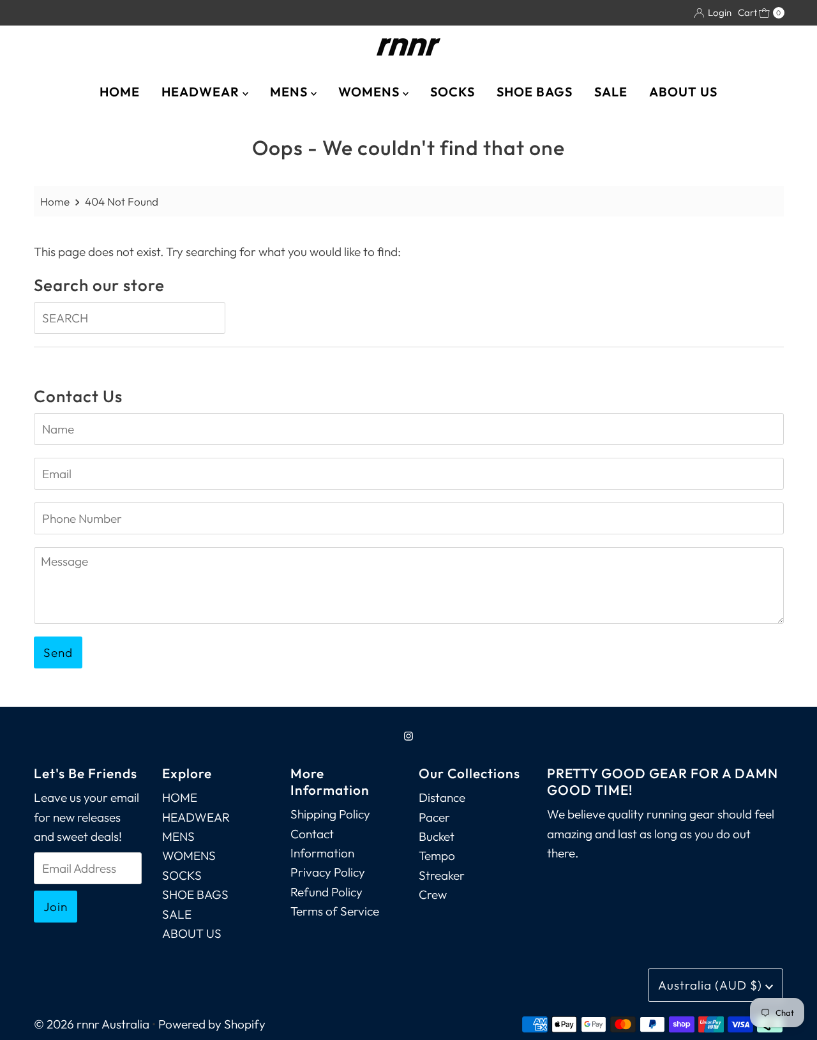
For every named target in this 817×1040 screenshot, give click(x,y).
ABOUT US (683, 92)
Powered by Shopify (212, 1024)
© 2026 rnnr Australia (91, 1024)
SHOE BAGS (535, 92)
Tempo (437, 855)
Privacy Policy (327, 872)
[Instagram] (408, 735)
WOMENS (370, 92)
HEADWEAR (202, 92)
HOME (120, 92)
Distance (442, 797)
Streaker (442, 875)
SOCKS (452, 92)
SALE (610, 92)
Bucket (436, 836)
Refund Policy (326, 892)
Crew (433, 894)
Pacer (434, 817)
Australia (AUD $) (711, 985)
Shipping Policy (330, 814)
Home (55, 201)
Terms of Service (334, 911)
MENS (290, 92)
